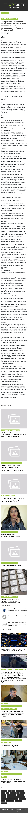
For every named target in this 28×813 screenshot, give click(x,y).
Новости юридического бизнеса (11, 462)
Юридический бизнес (8, 495)
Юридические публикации (10, 18)
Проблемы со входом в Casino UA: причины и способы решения (13, 650)
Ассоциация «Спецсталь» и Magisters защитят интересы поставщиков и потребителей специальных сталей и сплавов (12, 468)
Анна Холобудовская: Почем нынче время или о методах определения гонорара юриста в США (14, 499)
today (14, 5)
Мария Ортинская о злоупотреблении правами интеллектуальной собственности (13, 536)
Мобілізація (15, 669)
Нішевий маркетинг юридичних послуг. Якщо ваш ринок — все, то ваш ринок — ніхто (17, 624)
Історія (23, 669)
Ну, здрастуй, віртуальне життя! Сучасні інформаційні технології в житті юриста (17, 610)
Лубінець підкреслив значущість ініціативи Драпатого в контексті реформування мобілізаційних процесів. (13, 713)
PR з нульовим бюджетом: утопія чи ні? (17, 616)
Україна (4, 776)
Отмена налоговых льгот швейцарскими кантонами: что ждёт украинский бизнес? (12, 601)
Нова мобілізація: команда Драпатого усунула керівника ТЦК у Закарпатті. (13, 781)
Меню (5, 13)
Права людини (6, 669)
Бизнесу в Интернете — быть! (11, 566)
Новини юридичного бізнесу (10, 430)
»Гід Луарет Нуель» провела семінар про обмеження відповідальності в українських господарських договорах (14, 435)
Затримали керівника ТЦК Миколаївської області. (10, 746)
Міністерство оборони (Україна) (11, 706)
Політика (4, 703)
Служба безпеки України (9, 708)
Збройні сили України (15, 740)
